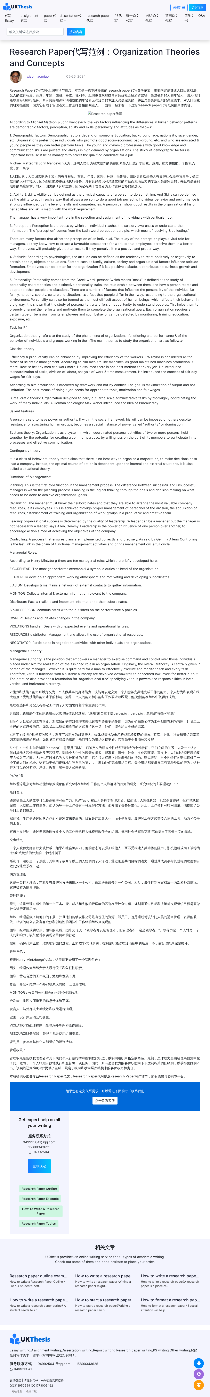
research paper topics (39, 1223)
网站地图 (16, 1391)
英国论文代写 (171, 18)
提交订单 (197, 7)
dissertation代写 (70, 18)
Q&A (201, 16)
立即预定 (39, 1166)
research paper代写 (98, 18)
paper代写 (50, 18)
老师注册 (179, 7)
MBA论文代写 (152, 18)
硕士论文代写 (132, 18)
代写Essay (9, 18)
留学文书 (189, 18)
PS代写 (118, 18)
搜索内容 (75, 32)
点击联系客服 (105, 1101)
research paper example (40, 1198)
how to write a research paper (41, 1211)
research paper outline (39, 1188)
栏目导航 (31, 1391)
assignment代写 (29, 18)
